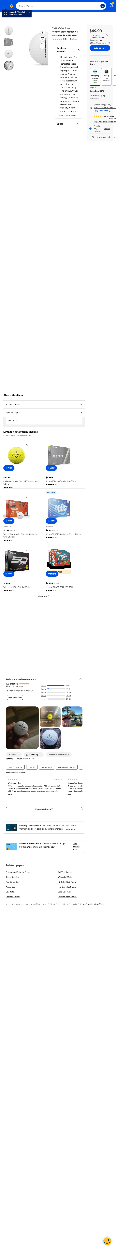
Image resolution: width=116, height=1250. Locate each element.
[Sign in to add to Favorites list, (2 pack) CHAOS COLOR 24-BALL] (70, 550)
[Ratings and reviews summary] (80, 678)
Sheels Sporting (12, 877)
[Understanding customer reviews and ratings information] (31, 691)
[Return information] (108, 43)
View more (42, 596)
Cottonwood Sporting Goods (18, 872)
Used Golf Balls (64, 892)
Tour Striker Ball (12, 882)
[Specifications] (80, 412)
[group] (64, 39)
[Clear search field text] (99, 6)
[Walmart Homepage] (11, 6)
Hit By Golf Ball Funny (67, 882)
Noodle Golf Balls (13, 897)
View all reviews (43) (44, 809)
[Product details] (80, 404)
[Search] (102, 6)
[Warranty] (78, 420)
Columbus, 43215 (97, 91)
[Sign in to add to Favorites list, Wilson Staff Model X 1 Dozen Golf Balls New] (42, 38)
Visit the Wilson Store (61, 28)
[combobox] (61, 6)
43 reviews (20, 686)
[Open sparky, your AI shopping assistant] (107, 1241)
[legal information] (107, 35)
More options (94, 98)
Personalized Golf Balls (67, 897)
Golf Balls (10, 892)
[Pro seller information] (110, 110)
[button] (36, 48)
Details (107, 128)
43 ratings (73, 39)
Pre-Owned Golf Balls (67, 887)
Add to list (101, 137)
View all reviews (15, 697)
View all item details (67, 115)
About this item (13, 395)
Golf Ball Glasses (65, 872)
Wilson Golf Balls (65, 877)
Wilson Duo (10, 887)
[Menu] (4, 6)
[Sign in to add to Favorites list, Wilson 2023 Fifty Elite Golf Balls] (27, 550)
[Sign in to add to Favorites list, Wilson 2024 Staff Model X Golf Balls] (70, 444)
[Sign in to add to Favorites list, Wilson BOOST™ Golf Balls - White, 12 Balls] (70, 497)
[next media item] (42, 46)
